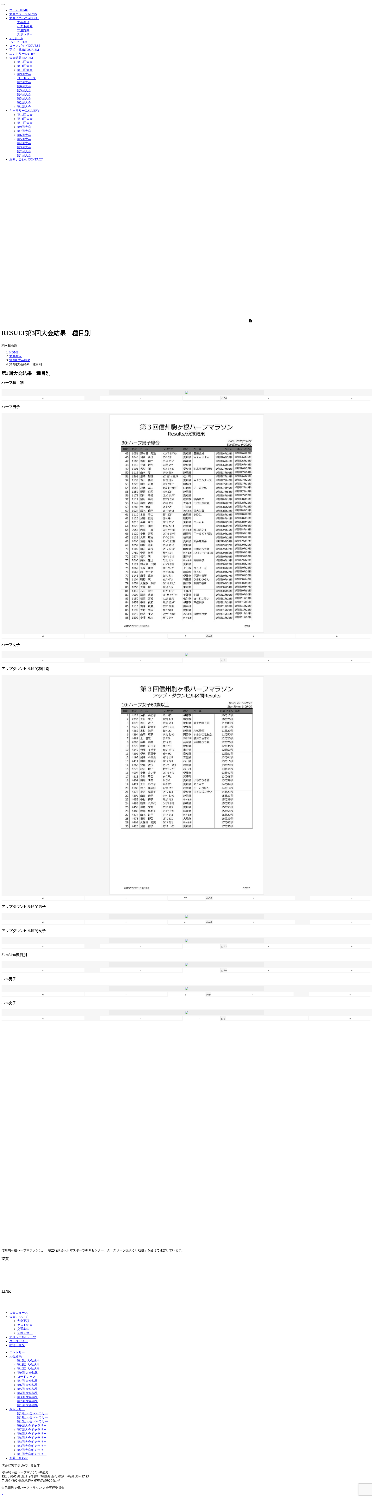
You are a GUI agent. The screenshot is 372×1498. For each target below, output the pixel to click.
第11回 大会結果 (28, 1364)
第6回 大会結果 (27, 1385)
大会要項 (23, 22)
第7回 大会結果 (27, 1380)
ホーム (18, 10)
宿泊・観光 (24, 49)
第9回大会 (24, 74)
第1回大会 (24, 106)
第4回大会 (24, 94)
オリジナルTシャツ (22, 1337)
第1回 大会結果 (27, 1405)
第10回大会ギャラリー (32, 1421)
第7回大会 (24, 82)
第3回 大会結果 (19, 360)
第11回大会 (25, 66)
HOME (14, 352)
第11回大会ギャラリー (32, 1417)
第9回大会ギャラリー (31, 1425)
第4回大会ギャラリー (31, 1441)
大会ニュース (23, 14)
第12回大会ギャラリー (32, 1413)
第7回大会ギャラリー (31, 1429)
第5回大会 (24, 90)
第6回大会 (24, 86)
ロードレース (26, 78)
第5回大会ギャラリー (31, 1437)
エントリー (22, 53)
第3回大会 (24, 98)
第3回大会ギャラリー (31, 1445)
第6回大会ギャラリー (31, 1433)
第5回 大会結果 (27, 1389)
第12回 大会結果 (28, 1360)
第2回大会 (24, 102)
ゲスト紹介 (25, 26)
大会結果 (21, 57)
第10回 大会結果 (28, 1368)
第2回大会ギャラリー (31, 1450)
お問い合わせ (26, 159)
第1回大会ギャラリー (31, 1454)
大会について (24, 18)
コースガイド (24, 45)
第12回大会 (25, 61)
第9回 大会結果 (27, 1372)
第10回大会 (25, 70)
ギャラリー (24, 110)
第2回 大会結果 (27, 1401)
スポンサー (25, 34)
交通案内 (23, 30)
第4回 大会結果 (27, 1393)
